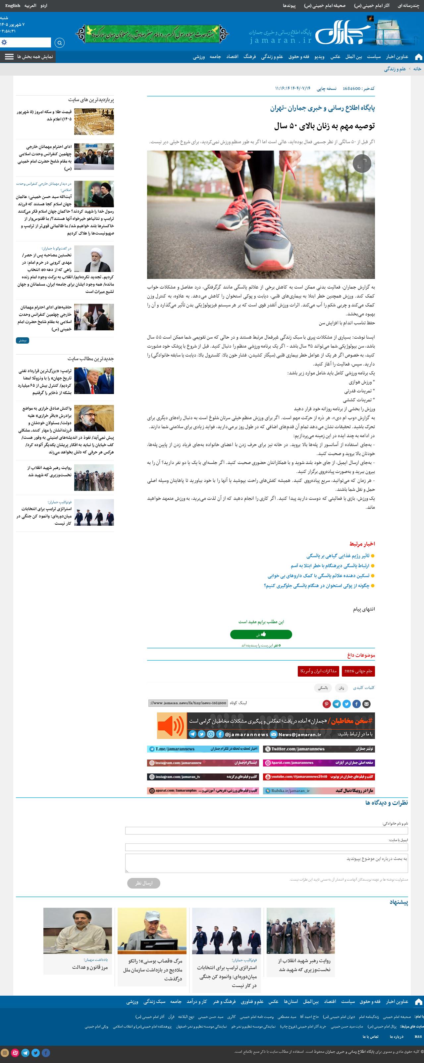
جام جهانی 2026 (358, 671)
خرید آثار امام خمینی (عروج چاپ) (303, 1027)
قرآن (171, 1017)
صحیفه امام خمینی (397, 1017)
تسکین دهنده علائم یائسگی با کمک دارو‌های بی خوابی (319, 576)
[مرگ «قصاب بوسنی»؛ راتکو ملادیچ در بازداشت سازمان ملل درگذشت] (152, 931)
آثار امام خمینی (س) (372, 6)
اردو (43, 6)
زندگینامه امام (369, 1017)
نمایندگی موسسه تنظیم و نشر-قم (254, 1027)
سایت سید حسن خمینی (347, 1027)
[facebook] (45, 1053)
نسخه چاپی (327, 89)
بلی (258, 635)
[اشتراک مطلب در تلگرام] (336, 704)
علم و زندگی (395, 69)
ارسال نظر (144, 883)
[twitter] (35, 1053)
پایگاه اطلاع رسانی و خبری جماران (349, 1051)
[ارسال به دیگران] (366, 704)
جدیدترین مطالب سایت (91, 359)
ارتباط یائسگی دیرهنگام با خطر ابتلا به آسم (330, 566)
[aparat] (15, 1053)
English (12, 6)
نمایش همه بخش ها (35, 56)
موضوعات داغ (361, 655)
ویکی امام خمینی (96, 1027)
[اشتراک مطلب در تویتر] (346, 704)
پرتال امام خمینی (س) (382, 1027)
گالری (231, 1017)
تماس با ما (371, 1036)
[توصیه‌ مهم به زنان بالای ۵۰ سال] (261, 215)
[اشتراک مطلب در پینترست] (326, 704)
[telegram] (25, 1053)
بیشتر (22, 340)
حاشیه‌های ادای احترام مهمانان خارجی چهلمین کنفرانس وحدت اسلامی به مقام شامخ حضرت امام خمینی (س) (45, 318)
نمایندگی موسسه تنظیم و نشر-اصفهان (201, 1027)
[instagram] (4, 1053)
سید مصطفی (287, 1017)
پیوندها (289, 6)
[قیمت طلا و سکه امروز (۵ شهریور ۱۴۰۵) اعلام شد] (94, 121)
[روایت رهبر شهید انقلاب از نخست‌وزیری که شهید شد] (94, 477)
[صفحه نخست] (418, 57)
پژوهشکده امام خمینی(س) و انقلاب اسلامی (142, 1027)
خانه (417, 69)
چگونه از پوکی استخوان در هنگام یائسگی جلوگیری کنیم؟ (317, 586)
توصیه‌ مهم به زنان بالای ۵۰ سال (324, 126)
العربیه (30, 6)
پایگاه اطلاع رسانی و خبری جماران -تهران (322, 108)
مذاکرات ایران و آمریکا (318, 671)
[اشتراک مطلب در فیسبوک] (356, 704)
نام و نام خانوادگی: (395, 824)
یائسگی (323, 688)
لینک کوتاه (238, 703)
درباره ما (396, 1036)
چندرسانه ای (409, 6)
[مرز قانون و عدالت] (77, 931)
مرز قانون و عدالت (90, 967)
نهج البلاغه (186, 1017)
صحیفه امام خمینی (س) (324, 6)
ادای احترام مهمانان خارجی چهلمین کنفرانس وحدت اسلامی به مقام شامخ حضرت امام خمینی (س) (45, 157)
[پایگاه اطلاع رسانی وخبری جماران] (308, 33)
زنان (341, 688)
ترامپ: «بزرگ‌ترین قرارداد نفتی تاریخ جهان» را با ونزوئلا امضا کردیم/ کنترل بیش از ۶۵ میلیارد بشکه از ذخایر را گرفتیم (45, 382)
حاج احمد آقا (309, 1017)
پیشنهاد (399, 902)
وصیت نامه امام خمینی (257, 1017)
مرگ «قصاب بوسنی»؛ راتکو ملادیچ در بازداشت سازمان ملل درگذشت (152, 970)
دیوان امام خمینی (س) (339, 1017)
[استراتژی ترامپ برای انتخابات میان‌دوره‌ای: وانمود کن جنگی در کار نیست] (94, 512)
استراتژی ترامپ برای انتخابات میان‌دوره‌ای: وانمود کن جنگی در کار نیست (44, 516)
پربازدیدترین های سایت (91, 100)
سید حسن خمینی (210, 1017)
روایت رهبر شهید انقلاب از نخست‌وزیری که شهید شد (49, 471)
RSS (418, 1036)
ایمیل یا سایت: (398, 840)
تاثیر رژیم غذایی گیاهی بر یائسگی (338, 556)
